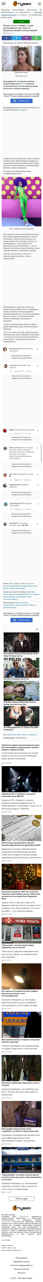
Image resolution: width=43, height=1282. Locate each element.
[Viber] (26, 38)
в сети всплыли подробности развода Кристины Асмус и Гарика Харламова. (20, 586)
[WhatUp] (36, 38)
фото (25, 735)
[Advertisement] (21, 133)
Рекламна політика (21, 1269)
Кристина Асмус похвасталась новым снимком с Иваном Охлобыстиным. (19, 605)
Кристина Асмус (14, 735)
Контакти (21, 1273)
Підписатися (24, 101)
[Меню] (4, 3)
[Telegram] (17, 38)
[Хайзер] (21, 3)
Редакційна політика (21, 1262)
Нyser (11, 583)
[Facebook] (7, 38)
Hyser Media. (27, 1278)
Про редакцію (21, 1258)
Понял (21, 21)
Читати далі (21, 1199)
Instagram (23, 110)
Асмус (22, 84)
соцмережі (32, 735)
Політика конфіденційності (21, 1265)
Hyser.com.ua (24, 1216)
